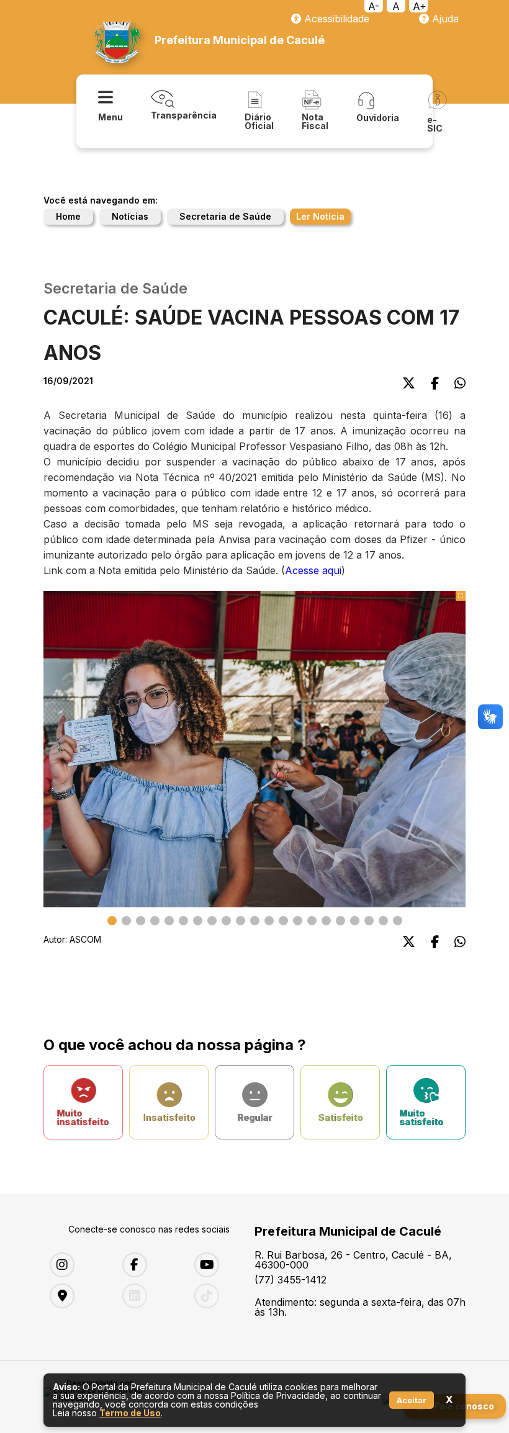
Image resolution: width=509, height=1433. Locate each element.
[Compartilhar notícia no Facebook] (435, 383)
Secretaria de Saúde (225, 216)
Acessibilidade (335, 18)
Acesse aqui (313, 570)
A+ (419, 6)
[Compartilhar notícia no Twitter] (408, 383)
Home (68, 216)
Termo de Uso (130, 1413)
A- (373, 6)
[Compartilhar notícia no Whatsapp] (460, 383)
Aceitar (411, 1400)
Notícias (130, 216)
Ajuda (444, 18)
